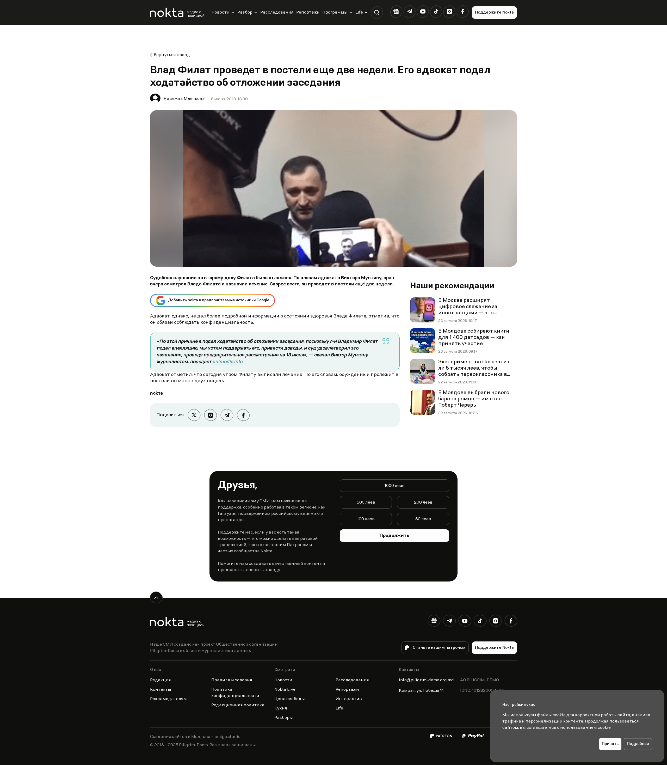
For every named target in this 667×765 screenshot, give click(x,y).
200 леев (423, 502)
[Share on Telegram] (227, 415)
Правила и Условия (231, 680)
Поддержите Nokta (494, 12)
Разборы (283, 718)
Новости (221, 12)
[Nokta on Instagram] (449, 11)
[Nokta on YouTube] (423, 11)
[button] (377, 13)
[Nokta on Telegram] (409, 11)
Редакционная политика (237, 705)
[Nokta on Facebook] (462, 11)
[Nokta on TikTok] (436, 11)
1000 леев (394, 486)
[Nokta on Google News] (396, 11)
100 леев (366, 519)
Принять (610, 744)
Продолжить (394, 536)
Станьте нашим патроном (439, 648)
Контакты (160, 690)
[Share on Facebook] (243, 415)
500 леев (366, 502)
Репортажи (308, 12)
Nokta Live (284, 690)
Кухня (280, 708)
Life (359, 12)
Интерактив (349, 699)
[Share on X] (194, 415)
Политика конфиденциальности (235, 693)
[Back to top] (156, 597)
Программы (335, 12)
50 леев (423, 519)
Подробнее (638, 744)
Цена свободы (289, 699)
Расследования (277, 12)
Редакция (160, 680)
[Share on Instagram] (210, 415)
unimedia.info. (227, 362)
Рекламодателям (168, 699)
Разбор (244, 12)
